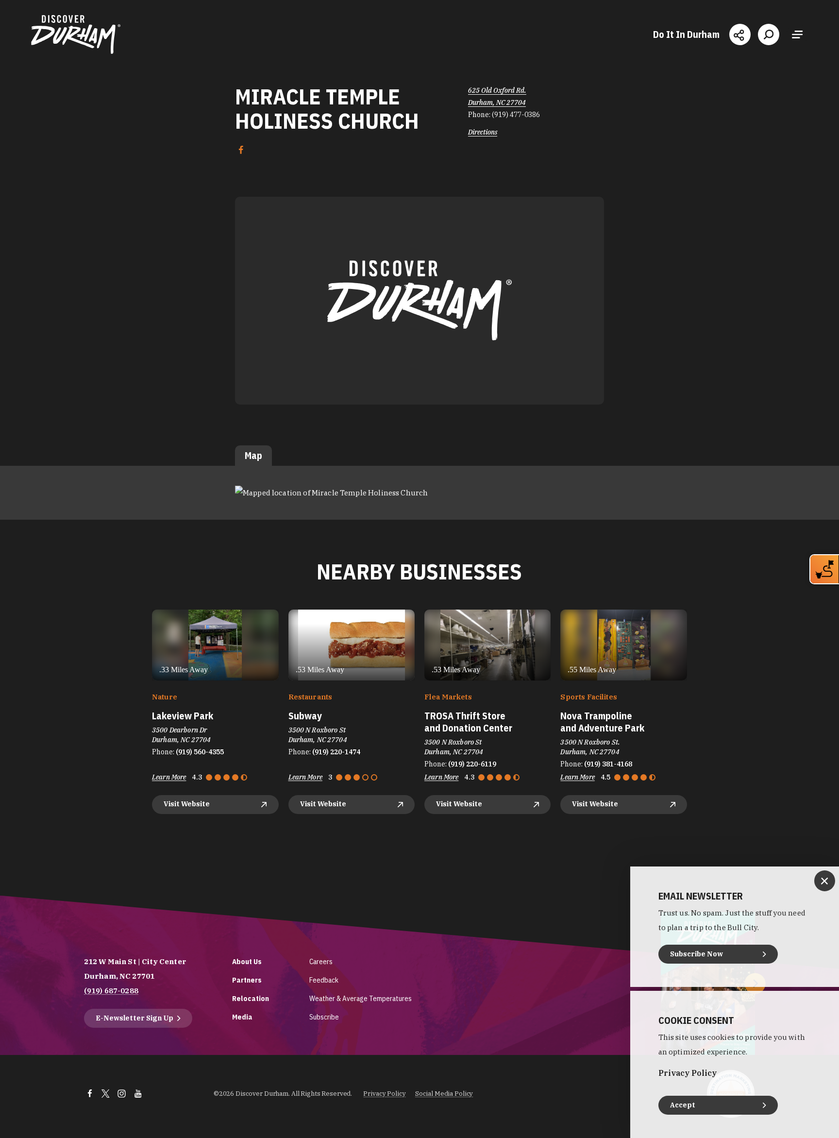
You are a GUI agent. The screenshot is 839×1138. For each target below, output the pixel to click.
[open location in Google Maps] (331, 492)
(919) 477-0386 (516, 114)
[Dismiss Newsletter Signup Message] (824, 880)
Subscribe (324, 1016)
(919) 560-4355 (200, 751)
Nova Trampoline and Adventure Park (602, 722)
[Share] (740, 34)
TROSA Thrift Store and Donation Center (468, 722)
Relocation (250, 998)
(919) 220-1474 (336, 751)
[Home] (75, 34)
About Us (247, 961)
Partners (247, 980)
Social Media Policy (444, 1093)
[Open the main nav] (797, 34)
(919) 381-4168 (608, 764)
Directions (482, 132)
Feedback (323, 980)
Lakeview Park (182, 716)
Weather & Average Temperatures (360, 998)
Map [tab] (253, 455)
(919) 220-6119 (472, 764)
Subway (305, 716)
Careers (321, 961)
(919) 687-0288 (111, 990)
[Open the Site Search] (768, 34)
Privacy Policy (384, 1093)
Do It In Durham (686, 34)
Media (242, 1016)
